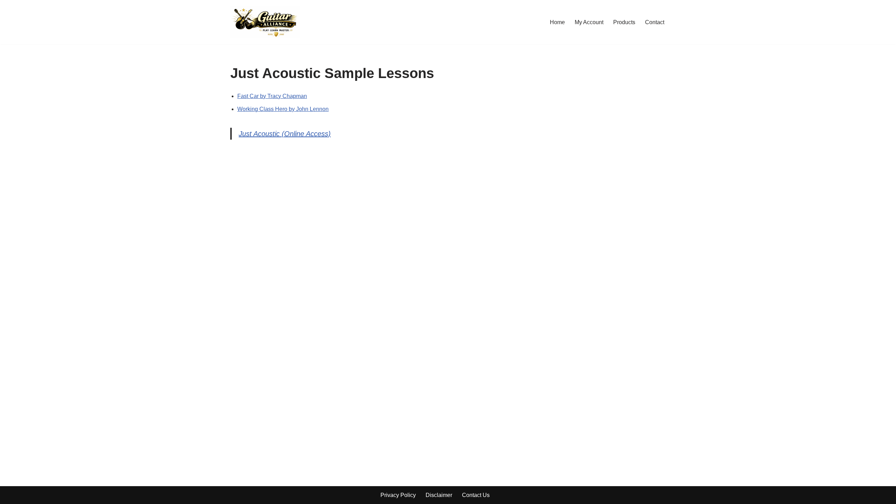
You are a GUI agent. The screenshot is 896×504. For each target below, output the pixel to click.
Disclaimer (439, 495)
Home (557, 22)
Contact (654, 22)
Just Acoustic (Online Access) (285, 134)
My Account (589, 22)
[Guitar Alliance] (265, 22)
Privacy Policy (398, 495)
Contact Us (476, 495)
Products (624, 22)
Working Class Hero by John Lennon (283, 109)
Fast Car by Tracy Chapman (272, 96)
